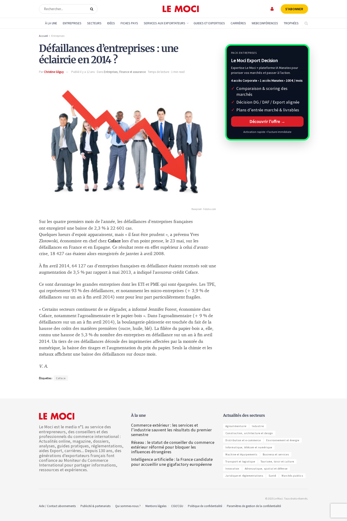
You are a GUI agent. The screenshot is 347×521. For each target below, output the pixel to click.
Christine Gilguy (54, 72)
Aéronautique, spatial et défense (266, 468)
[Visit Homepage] (181, 9)
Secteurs (94, 23)
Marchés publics (292, 475)
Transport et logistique (240, 461)
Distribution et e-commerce (243, 440)
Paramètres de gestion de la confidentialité (254, 506)
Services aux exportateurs (164, 23)
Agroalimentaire (235, 426)
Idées (111, 23)
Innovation (232, 468)
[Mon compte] (272, 9)
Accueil (43, 36)
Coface (61, 378)
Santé (272, 475)
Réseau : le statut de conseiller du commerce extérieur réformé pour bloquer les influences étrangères (172, 447)
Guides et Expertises (209, 23)
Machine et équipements (241, 454)
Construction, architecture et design (249, 433)
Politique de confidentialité (205, 506)
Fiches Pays (129, 23)
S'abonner (294, 9)
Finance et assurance (132, 72)
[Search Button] (92, 9)
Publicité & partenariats (95, 506)
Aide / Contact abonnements (57, 506)
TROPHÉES (291, 23)
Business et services (276, 454)
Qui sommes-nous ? (128, 506)
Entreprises (72, 23)
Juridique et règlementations (244, 475)
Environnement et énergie (282, 440)
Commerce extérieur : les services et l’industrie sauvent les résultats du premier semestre (171, 429)
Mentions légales (155, 506)
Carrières (238, 23)
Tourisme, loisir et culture (277, 461)
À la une (51, 23)
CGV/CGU (177, 506)
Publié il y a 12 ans (83, 72)
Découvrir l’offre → (267, 121)
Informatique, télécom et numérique (248, 447)
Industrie (258, 426)
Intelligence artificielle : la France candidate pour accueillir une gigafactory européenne (172, 462)
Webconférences (265, 23)
